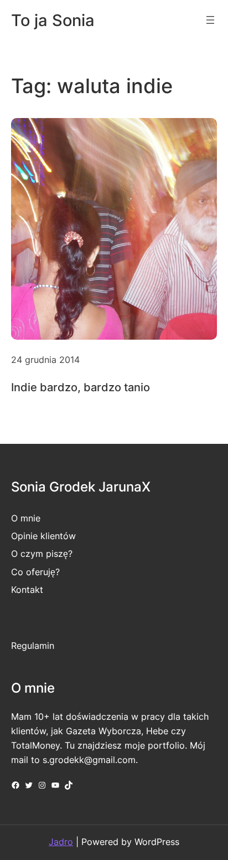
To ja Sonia (53, 20)
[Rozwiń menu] (210, 20)
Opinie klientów (43, 535)
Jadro (61, 841)
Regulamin (32, 645)
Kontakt (27, 589)
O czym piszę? (41, 553)
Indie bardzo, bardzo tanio (80, 387)
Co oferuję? (35, 571)
